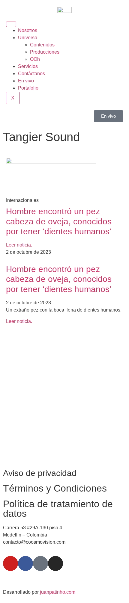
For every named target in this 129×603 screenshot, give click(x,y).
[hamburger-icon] (11, 24)
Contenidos (42, 44)
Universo (27, 37)
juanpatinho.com (57, 592)
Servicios (28, 66)
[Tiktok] (40, 563)
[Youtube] (10, 563)
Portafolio (28, 87)
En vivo (26, 80)
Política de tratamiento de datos (58, 508)
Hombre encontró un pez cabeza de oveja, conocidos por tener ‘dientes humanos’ (59, 221)
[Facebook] (25, 563)
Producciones (44, 52)
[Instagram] (55, 563)
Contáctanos (31, 73)
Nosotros (27, 30)
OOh (35, 59)
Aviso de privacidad (39, 473)
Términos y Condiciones (55, 488)
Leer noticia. (19, 244)
